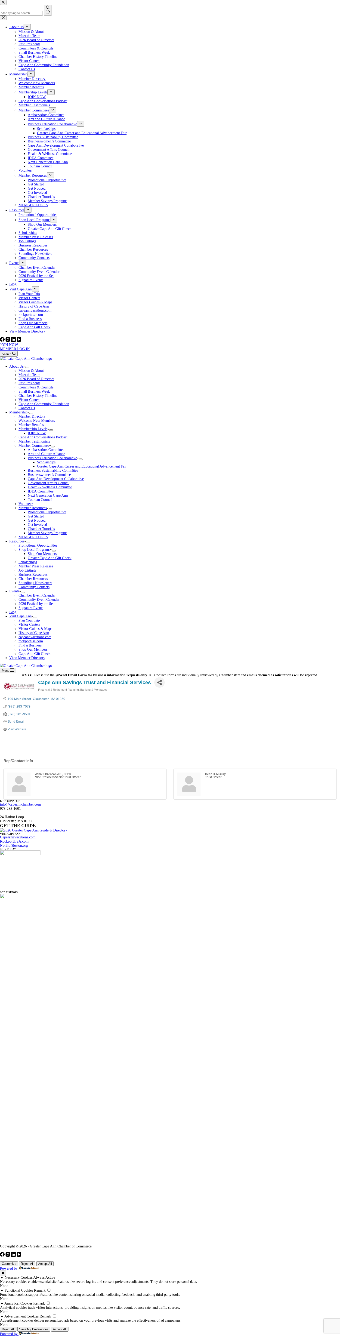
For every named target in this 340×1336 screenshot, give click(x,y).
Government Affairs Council (48, 483)
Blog (12, 612)
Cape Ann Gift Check (34, 654)
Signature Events (31, 608)
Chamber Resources (33, 579)
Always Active (44, 1277)
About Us (16, 366)
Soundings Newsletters (35, 583)
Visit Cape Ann (20, 616)
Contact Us (27, 408)
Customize (9, 1263)
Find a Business (30, 645)
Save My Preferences (33, 1329)
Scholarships (46, 462)
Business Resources (33, 574)
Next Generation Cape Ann (48, 495)
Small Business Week (34, 391)
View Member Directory (27, 658)
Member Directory (32, 416)
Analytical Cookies (18, 1303)
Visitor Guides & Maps (35, 629)
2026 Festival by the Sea (36, 604)
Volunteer (26, 504)
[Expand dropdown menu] (27, 367)
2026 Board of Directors (36, 379)
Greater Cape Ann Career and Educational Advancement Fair (82, 466)
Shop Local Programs (34, 549)
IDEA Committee (40, 491)
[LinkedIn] (14, 340)
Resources (16, 541)
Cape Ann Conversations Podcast (43, 437)
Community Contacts (34, 587)
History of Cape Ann (34, 633)
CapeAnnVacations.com (17, 837)
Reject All (27, 1263)
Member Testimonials (34, 441)
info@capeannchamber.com (20, 804)
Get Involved (37, 524)
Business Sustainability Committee (53, 470)
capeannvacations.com (35, 637)
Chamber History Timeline (38, 395)
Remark (40, 1290)
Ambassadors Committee (46, 450)
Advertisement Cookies (21, 1316)
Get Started (36, 516)
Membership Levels (33, 429)
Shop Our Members (42, 554)
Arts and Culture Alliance (46, 454)
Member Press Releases (36, 566)
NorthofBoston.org (14, 845)
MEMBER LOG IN (15, 349)
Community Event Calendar (39, 599)
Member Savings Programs (47, 533)
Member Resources (33, 508)
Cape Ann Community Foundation (44, 404)
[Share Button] (159, 682)
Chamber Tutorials (41, 529)
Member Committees (34, 445)
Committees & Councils (36, 387)
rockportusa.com (31, 641)
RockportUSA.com (14, 841)
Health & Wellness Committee (50, 487)
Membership (18, 412)
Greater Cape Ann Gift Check (49, 558)
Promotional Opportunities (47, 512)
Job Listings (27, 570)
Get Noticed (37, 520)
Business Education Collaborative (52, 458)
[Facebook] (3, 340)
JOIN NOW (9, 345)
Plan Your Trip (29, 620)
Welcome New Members (37, 420)
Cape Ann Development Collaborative (56, 479)
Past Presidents (29, 383)
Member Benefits (31, 425)
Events (14, 591)
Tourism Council (40, 500)
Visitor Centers (29, 400)
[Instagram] (8, 340)
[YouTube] (19, 340)
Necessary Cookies (19, 1277)
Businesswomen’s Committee (49, 475)
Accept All (45, 1263)
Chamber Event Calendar (37, 595)
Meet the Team (29, 375)
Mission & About (31, 370)
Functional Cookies (19, 1290)
